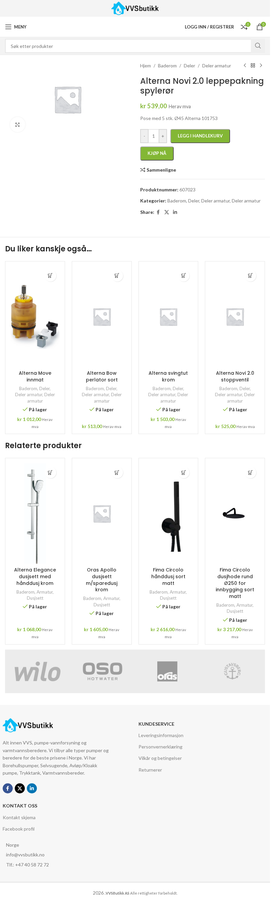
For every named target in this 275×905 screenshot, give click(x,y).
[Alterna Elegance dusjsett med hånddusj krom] (35, 513)
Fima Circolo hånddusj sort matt (168, 576)
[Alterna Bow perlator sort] (101, 316)
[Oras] (167, 671)
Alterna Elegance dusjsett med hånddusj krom (35, 576)
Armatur (45, 592)
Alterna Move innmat (35, 376)
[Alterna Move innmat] (35, 316)
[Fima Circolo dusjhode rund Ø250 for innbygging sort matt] (235, 513)
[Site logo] (135, 8)
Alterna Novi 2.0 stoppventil (235, 376)
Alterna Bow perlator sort (102, 376)
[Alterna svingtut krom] (168, 316)
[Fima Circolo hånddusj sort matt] (168, 513)
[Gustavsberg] (232, 671)
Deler (44, 388)
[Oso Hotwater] (102, 671)
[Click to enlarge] (17, 124)
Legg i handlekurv (200, 135)
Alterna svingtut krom (168, 376)
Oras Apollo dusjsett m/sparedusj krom (101, 579)
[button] (50, 276)
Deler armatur (28, 394)
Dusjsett (35, 598)
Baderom (28, 388)
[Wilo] (37, 671)
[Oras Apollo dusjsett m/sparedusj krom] (101, 513)
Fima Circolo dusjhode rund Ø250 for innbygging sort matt (235, 582)
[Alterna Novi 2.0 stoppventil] (235, 316)
